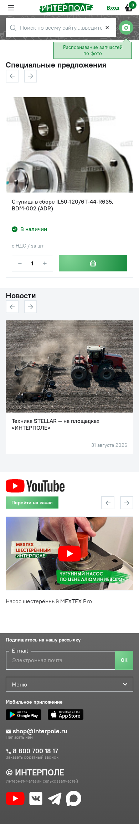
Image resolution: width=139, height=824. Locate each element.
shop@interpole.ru (40, 731)
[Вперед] (30, 76)
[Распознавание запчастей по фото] (126, 27)
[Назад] (12, 76)
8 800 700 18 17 (35, 751)
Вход (113, 7)
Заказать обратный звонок (32, 757)
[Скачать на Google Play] (25, 714)
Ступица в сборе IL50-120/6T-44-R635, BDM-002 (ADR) (62, 205)
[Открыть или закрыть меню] (11, 8)
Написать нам (19, 737)
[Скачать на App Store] (67, 714)
